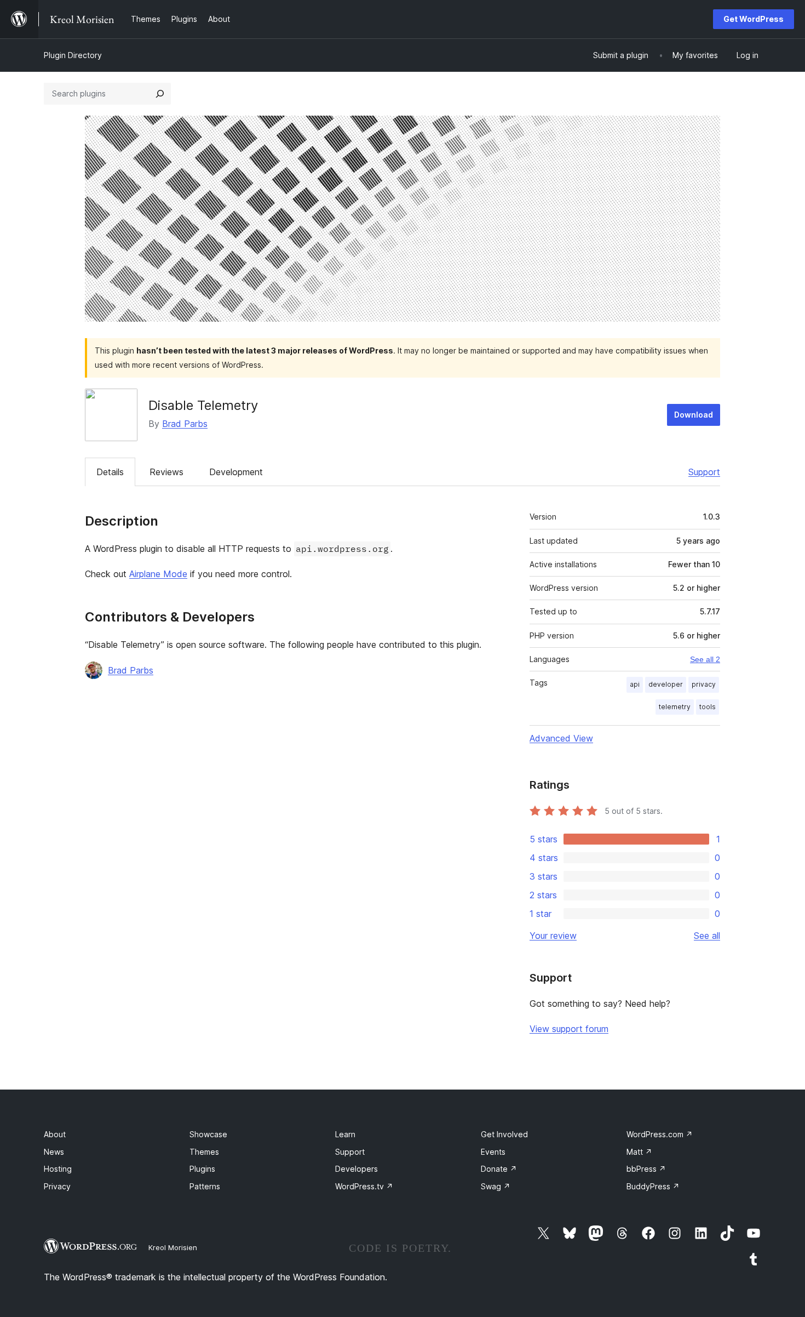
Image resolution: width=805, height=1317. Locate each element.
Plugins (202, 1168)
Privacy (57, 1186)
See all (707, 935)
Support (704, 471)
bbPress (646, 1168)
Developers (356, 1168)
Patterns (204, 1186)
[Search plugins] (160, 94)
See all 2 (705, 659)
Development (236, 471)
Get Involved (504, 1134)
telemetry (675, 707)
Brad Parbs (185, 423)
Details (110, 471)
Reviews (166, 471)
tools (707, 707)
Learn (345, 1134)
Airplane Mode (158, 573)
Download (693, 414)
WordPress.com (659, 1134)
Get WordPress (753, 19)
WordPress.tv (364, 1186)
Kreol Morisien (172, 1247)
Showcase (208, 1134)
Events (493, 1151)
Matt (639, 1151)
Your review (553, 935)
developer (665, 684)
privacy (704, 684)
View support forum (569, 1028)
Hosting (58, 1168)
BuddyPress (653, 1186)
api (635, 684)
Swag (495, 1186)
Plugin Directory (73, 55)
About (55, 1134)
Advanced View (561, 738)
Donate (499, 1168)
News (54, 1151)
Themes (204, 1151)
